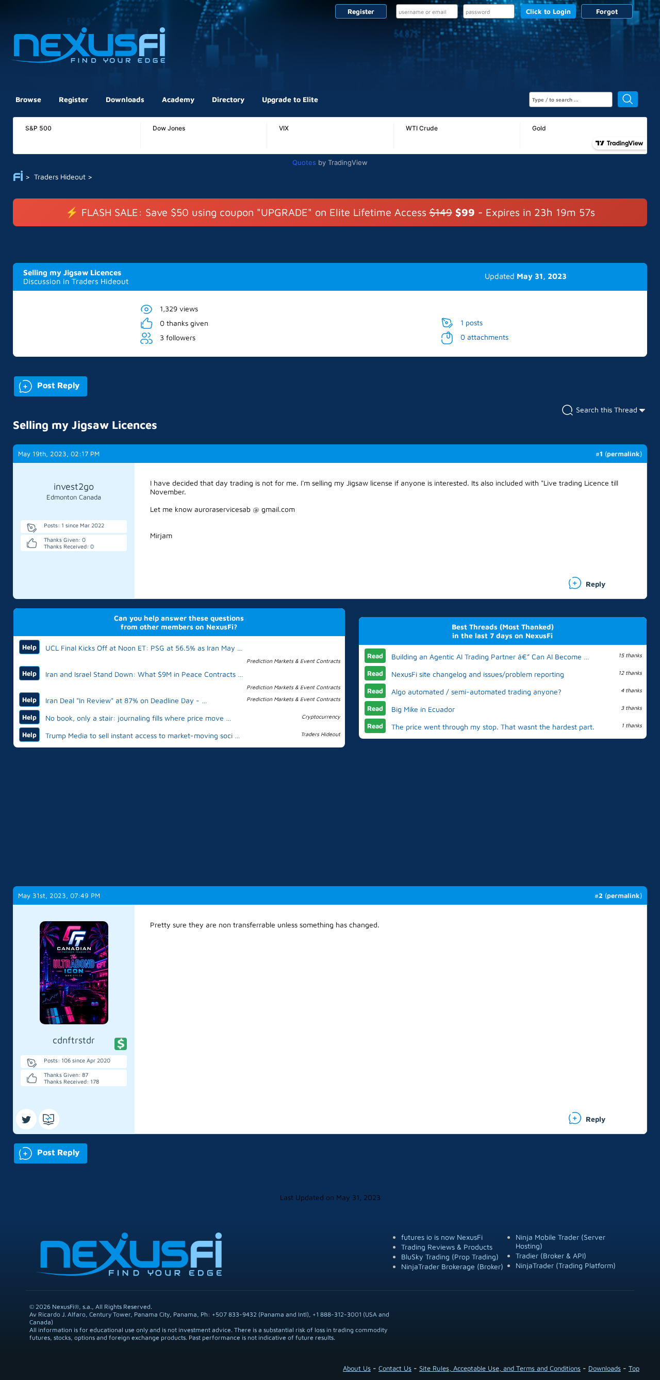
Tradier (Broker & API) (551, 1255)
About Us (357, 1368)
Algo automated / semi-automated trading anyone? (476, 691)
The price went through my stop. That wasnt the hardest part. (493, 726)
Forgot (607, 11)
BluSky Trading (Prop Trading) (450, 1256)
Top (634, 1368)
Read (375, 656)
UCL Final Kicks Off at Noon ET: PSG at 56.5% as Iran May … (144, 647)
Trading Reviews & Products (446, 1246)
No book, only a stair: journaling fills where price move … (138, 717)
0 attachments (484, 336)
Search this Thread (606, 409)
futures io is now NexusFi (442, 1237)
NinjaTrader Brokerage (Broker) (452, 1266)
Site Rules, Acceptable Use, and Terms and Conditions (500, 1368)
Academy (178, 99)
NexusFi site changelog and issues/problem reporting (477, 674)
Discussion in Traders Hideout (75, 281)
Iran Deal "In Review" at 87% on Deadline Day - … (126, 700)
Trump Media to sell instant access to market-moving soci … (142, 735)
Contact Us (394, 1368)
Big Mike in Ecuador (423, 709)
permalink (623, 454)
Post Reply (46, 384)
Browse (28, 99)
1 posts (471, 322)
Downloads (125, 99)
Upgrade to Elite (290, 99)
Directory (228, 99)
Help (29, 647)
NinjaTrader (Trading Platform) (566, 1265)
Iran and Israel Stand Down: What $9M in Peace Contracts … (144, 674)
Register (361, 11)
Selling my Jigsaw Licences (72, 272)
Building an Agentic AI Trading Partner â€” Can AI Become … (490, 656)
